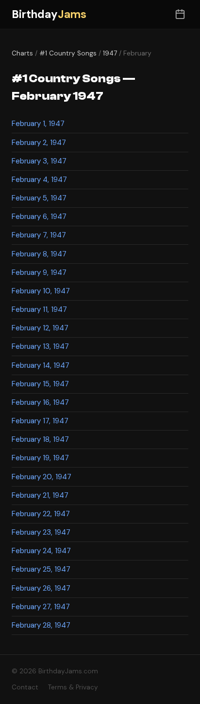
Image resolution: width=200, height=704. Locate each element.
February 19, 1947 (40, 458)
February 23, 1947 (41, 532)
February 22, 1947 (41, 514)
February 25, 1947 (41, 569)
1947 (110, 53)
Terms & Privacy (73, 687)
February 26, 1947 (41, 588)
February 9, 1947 (39, 272)
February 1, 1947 (38, 123)
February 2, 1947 (39, 142)
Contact (25, 687)
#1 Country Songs (68, 53)
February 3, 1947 (39, 161)
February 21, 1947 (40, 495)
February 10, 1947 (41, 291)
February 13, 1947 (40, 346)
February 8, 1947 (39, 254)
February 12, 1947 (40, 328)
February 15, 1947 (40, 384)
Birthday (49, 14)
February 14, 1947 (40, 365)
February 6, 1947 (39, 216)
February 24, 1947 (41, 551)
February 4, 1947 (39, 179)
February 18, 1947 (40, 439)
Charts (22, 53)
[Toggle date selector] (179, 14)
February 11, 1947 (39, 309)
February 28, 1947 (41, 625)
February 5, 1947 (39, 198)
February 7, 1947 (39, 235)
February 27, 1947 (41, 607)
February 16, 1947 (40, 402)
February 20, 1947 (41, 477)
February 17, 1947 (40, 421)
